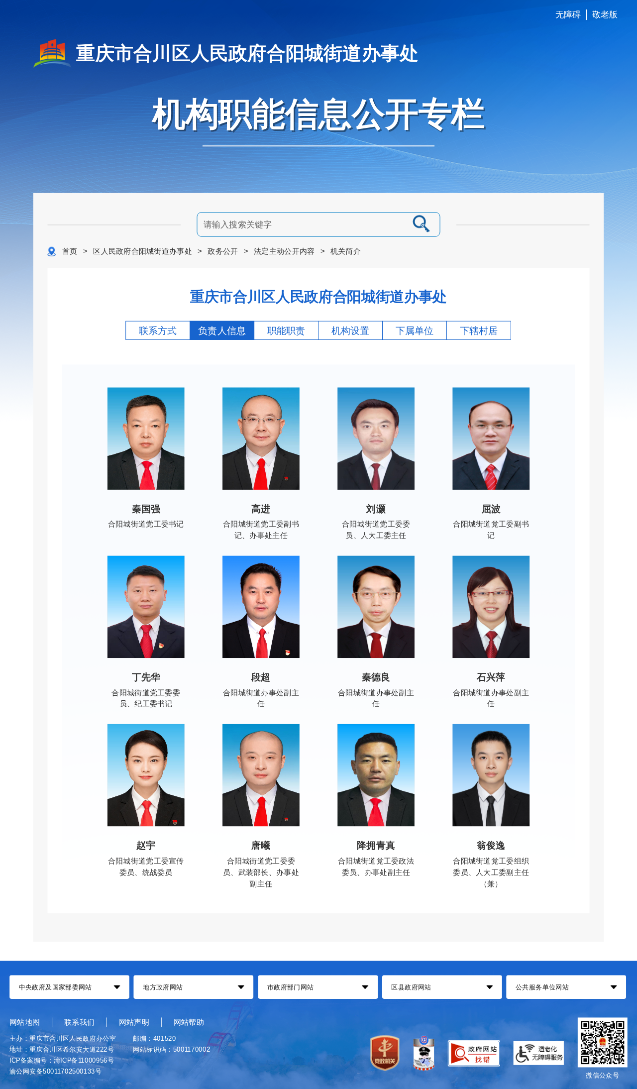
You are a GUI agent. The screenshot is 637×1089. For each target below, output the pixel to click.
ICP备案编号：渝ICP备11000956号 (61, 1060)
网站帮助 (189, 1022)
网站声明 (134, 1022)
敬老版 (605, 14)
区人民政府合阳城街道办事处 (142, 251)
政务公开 (223, 251)
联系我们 (79, 1022)
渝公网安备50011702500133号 (55, 1071)
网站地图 (24, 1022)
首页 (70, 251)
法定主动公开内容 (284, 251)
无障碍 (568, 14)
